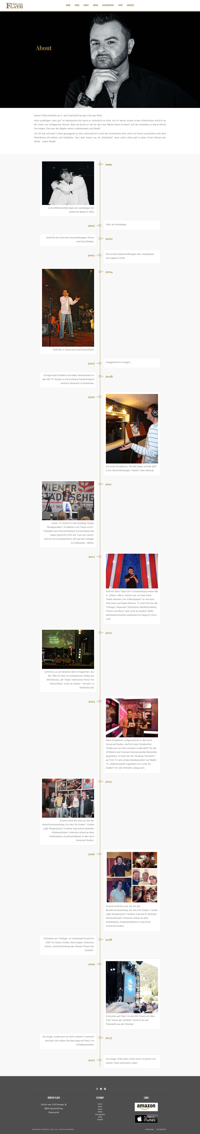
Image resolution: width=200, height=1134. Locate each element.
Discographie (108, 5)
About (86, 5)
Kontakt (130, 5)
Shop (120, 5)
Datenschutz (161, 1129)
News (77, 5)
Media (95, 5)
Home (68, 5)
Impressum (149, 1129)
